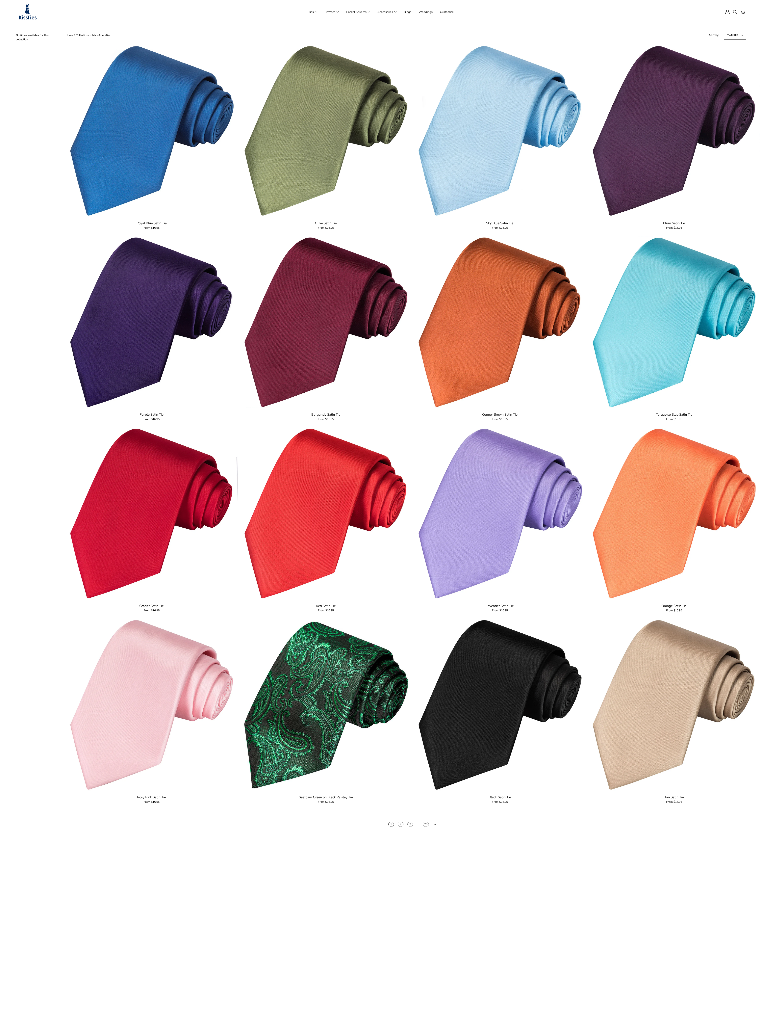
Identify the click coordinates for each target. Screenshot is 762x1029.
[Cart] (743, 12)
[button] (735, 12)
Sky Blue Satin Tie (499, 223)
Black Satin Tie (500, 797)
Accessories (385, 12)
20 (425, 824)
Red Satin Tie (326, 606)
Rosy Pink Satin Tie (151, 797)
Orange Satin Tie (674, 606)
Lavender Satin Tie (500, 606)
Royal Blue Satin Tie (152, 223)
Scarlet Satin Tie (151, 606)
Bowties (330, 12)
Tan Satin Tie (674, 797)
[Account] (727, 12)
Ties (311, 12)
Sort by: (714, 35)
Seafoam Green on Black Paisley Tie (326, 797)
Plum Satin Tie (674, 223)
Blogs (407, 12)
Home (69, 35)
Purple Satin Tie (152, 414)
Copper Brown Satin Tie (500, 414)
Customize (447, 12)
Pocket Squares (356, 12)
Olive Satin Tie (326, 223)
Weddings (426, 12)
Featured (732, 35)
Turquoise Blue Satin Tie (674, 414)
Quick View (151, 130)
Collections (82, 35)
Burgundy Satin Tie (325, 414)
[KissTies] (28, 12)
